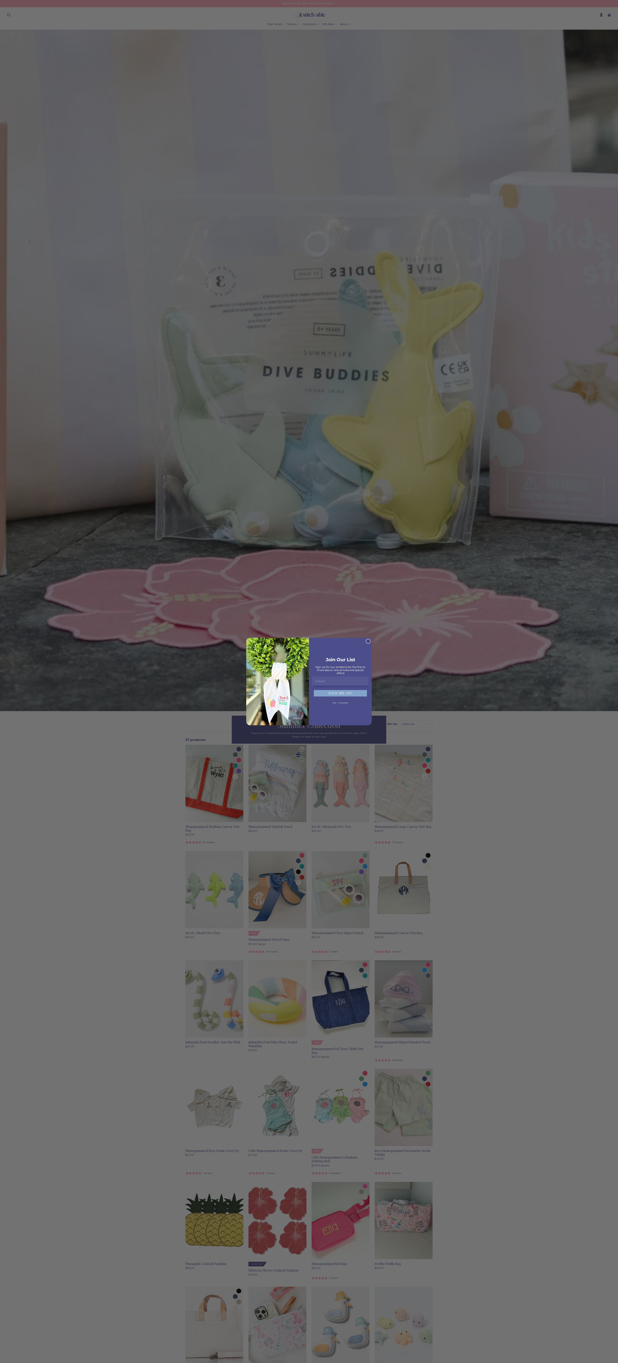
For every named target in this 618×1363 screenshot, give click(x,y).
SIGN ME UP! (340, 693)
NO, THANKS (340, 703)
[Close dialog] (368, 641)
